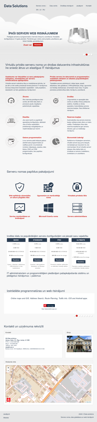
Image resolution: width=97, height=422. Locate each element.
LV (40, 10)
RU (44, 10)
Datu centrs (53, 6)
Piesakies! (38, 45)
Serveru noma (41, 6)
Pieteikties (16, 260)
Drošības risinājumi (66, 6)
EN (37, 10)
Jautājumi (79, 6)
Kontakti (88, 6)
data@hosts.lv (9, 347)
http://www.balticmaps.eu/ (49, 309)
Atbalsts (6, 418)
